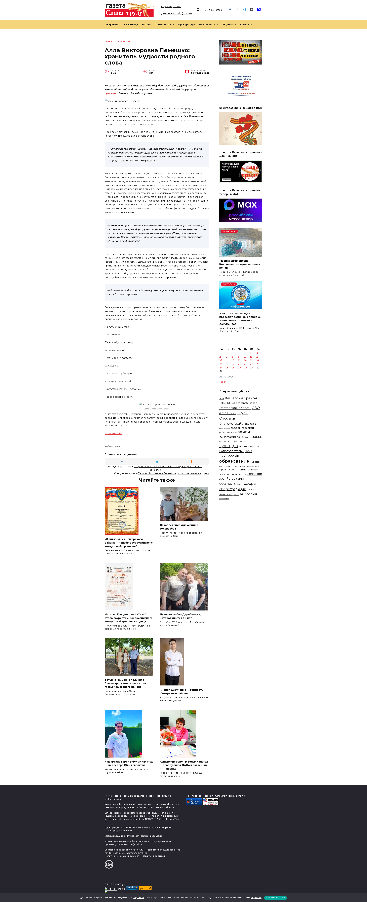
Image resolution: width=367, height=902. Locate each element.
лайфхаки (244, 446)
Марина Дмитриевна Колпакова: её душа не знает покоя (239, 264)
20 (239, 364)
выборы (236, 427)
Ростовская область (235, 408)
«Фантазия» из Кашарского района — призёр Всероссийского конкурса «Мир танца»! (129, 543)
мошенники (254, 447)
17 (220, 364)
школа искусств (229, 494)
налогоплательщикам (235, 451)
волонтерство (224, 428)
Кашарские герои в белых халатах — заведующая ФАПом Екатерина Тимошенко (184, 765)
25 (227, 367)
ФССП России (227, 413)
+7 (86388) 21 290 (171, 6)
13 (239, 360)
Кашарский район (241, 398)
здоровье (253, 436)
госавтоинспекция (228, 432)
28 (245, 367)
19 (233, 364)
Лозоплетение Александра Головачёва (179, 527)
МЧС (230, 403)
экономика (224, 499)
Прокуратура (186, 24)
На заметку (131, 24)
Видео (146, 24)
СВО (256, 408)
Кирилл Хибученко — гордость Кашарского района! (181, 691)
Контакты (246, 24)
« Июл (222, 381)
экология (248, 494)
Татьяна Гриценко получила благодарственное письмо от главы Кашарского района (125, 683)
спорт (224, 489)
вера (253, 423)
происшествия (237, 473)
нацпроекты (229, 455)
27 (239, 367)
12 (233, 360)
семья (240, 478)
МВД (223, 403)
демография (228, 437)
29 (251, 367)
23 (257, 364)
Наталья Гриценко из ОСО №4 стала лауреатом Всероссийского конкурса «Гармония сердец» (129, 618)
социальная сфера (237, 483)
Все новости (207, 24)
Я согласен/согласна (275, 897)
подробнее (138, 897)
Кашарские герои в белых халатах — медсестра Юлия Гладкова (129, 763)
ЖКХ (221, 398)
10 (220, 360)
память (255, 461)
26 (233, 367)
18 (227, 364)
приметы (244, 469)
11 (227, 360)
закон (241, 436)
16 (257, 360)
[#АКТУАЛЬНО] (240, 307)
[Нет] (363, 897)
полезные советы (248, 466)
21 (245, 364)
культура (228, 445)
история (222, 441)
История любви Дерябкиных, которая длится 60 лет (180, 616)
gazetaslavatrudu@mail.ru (176, 13)
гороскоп (248, 427)
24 (220, 367)
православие (228, 469)
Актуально (112, 24)
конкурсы (232, 441)
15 (251, 360)
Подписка (229, 24)
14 (245, 360)
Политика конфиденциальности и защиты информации (135, 856)
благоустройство (234, 423)
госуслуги (245, 432)
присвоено (111, 93)
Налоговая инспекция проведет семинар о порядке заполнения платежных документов (240, 318)
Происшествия (164, 24)
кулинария (243, 441)
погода (222, 466)
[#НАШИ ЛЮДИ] (240, 254)
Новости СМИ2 (113, 433)
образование (113, 446)
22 (251, 364)
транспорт (252, 489)
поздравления (231, 466)
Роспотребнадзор (245, 403)
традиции (238, 489)
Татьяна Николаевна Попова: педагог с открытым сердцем (173, 473)
